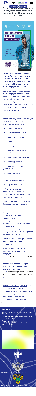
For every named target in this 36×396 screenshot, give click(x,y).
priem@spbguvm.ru (8, 323)
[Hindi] (23, 3)
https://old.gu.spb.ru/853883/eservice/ (17, 257)
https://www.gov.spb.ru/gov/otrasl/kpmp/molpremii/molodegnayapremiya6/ (18, 274)
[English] (21, 3)
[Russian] (26, 3)
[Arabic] (19, 3)
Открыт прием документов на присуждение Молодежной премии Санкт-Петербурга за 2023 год (18, 12)
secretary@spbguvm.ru (26, 317)
